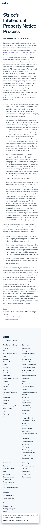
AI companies (26, 384)
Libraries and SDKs (28, 453)
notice (21, 83)
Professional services (29, 408)
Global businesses (28, 367)
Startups (25, 351)
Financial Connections (10, 378)
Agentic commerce (28, 354)
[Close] (37, 515)
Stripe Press (26, 474)
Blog (4, 471)
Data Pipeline (7, 373)
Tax (4, 411)
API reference (27, 444)
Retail (24, 413)
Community (7, 474)
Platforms (25, 378)
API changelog (27, 450)
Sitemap (6, 493)
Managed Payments (10, 392)
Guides (5, 466)
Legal (5, 309)
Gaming (24, 389)
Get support (7, 506)
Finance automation (29, 365)
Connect (6, 367)
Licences (6, 490)
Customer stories (9, 469)
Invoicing (6, 384)
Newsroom (26, 471)
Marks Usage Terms (12, 320)
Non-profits (26, 405)
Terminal (6, 414)
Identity (6, 381)
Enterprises (26, 348)
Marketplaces (27, 373)
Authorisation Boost (10, 354)
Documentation (27, 442)
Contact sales (27, 477)
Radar (5, 403)
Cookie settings (8, 495)
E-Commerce (26, 359)
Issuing (5, 387)
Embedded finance (28, 362)
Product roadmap (28, 466)
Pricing (5, 348)
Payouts (6, 400)
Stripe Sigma (7, 409)
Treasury (6, 417)
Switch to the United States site (14, 520)
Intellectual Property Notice (14, 317)
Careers (25, 469)
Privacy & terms (8, 482)
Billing (5, 356)
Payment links (8, 395)
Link (4, 389)
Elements (6, 376)
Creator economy (28, 387)
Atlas (5, 351)
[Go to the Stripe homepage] (5, 337)
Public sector (26, 410)
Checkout (6, 362)
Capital (5, 359)
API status (25, 447)
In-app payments (28, 370)
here (5, 48)
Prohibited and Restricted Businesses (17, 52)
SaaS (24, 381)
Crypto (5, 370)
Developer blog (27, 458)
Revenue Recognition (10, 406)
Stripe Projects (27, 455)
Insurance (25, 397)
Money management (29, 376)
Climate (5, 365)
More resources (8, 498)
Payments (6, 398)
